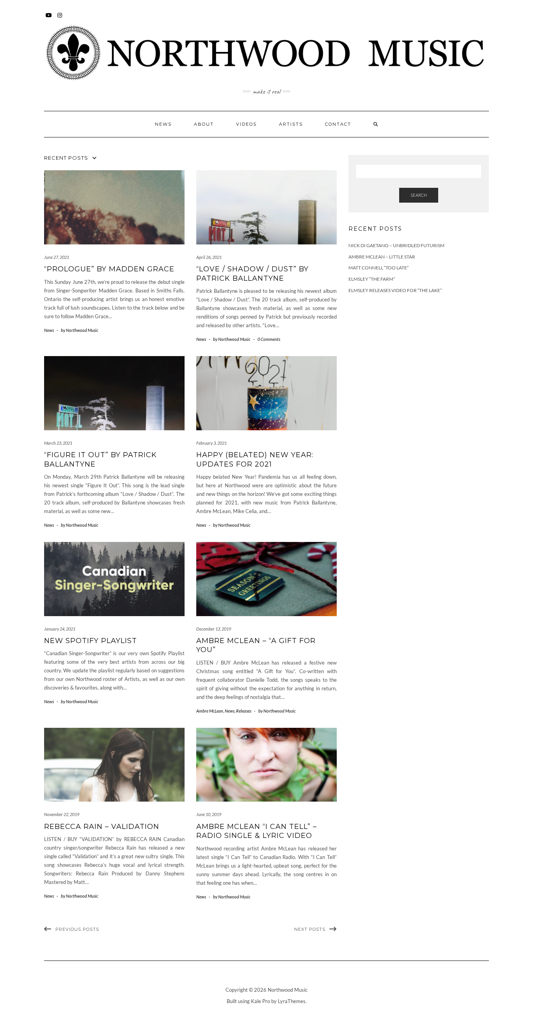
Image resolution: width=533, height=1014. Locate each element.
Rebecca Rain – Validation (101, 826)
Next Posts (309, 929)
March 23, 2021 (58, 443)
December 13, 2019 (213, 628)
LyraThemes (292, 1001)
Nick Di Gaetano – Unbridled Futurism (396, 245)
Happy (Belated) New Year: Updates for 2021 (254, 459)
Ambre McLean (209, 710)
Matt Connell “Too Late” (378, 268)
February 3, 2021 (211, 443)
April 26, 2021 (209, 257)
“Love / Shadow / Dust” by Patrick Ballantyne (252, 273)
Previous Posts (77, 929)
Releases (243, 710)
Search (418, 195)
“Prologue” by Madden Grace (109, 269)
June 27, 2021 (56, 257)
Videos (246, 124)
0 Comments (269, 339)
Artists (291, 124)
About (204, 124)
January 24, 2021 (59, 628)
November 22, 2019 (61, 814)
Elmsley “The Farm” (371, 279)
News (163, 124)
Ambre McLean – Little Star (381, 257)
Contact (338, 124)
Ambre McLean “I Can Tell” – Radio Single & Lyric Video (256, 831)
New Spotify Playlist (90, 640)
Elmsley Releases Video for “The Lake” (395, 290)
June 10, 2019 (208, 814)
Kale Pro (260, 1001)
